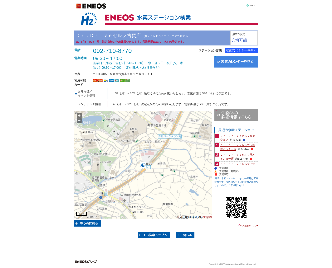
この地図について (249, 226)
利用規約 (207, 216)
